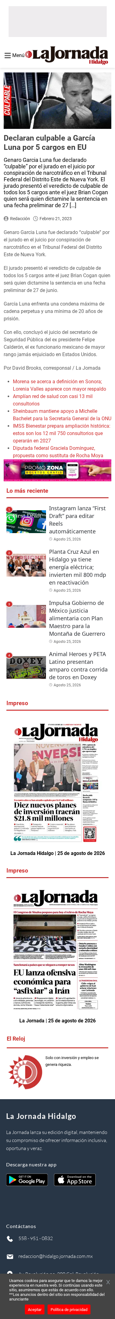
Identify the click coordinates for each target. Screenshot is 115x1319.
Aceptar (34, 1309)
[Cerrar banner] (108, 1282)
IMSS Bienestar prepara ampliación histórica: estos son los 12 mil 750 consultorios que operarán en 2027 (61, 433)
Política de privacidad (69, 1309)
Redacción (20, 218)
